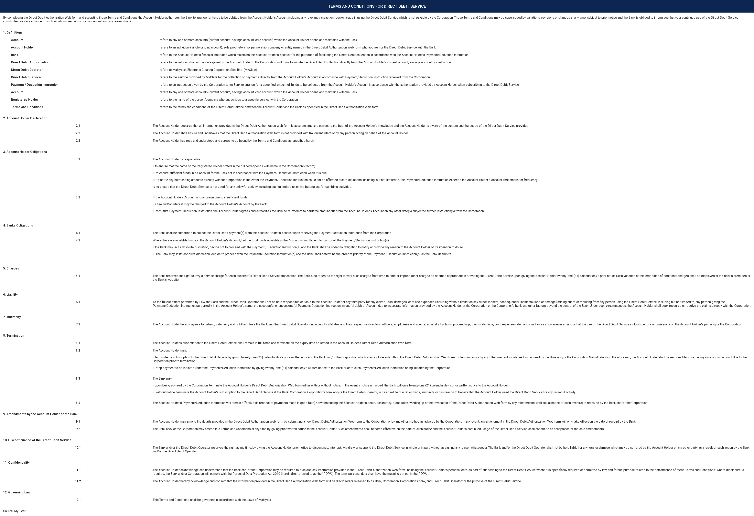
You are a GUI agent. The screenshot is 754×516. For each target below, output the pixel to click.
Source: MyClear (14, 511)
